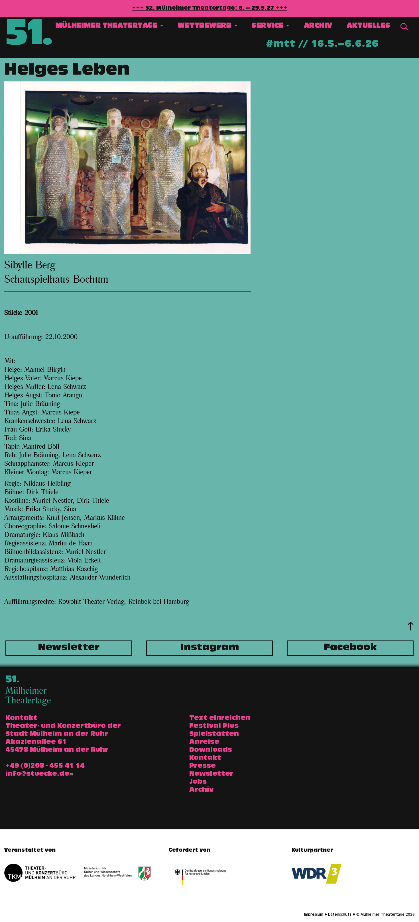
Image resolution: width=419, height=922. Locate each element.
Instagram (209, 648)
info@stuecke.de (37, 774)
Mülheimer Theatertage (107, 26)
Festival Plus (214, 726)
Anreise (204, 742)
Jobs (198, 782)
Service (268, 26)
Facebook (350, 648)
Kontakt (205, 758)
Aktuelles (368, 26)
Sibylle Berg (29, 265)
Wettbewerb (205, 26)
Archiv (318, 26)
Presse (202, 766)
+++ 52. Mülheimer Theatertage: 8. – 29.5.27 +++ (209, 8)
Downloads (210, 750)
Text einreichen (219, 718)
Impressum (313, 915)
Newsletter (68, 648)
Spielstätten (214, 734)
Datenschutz (339, 915)
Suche (404, 27)
